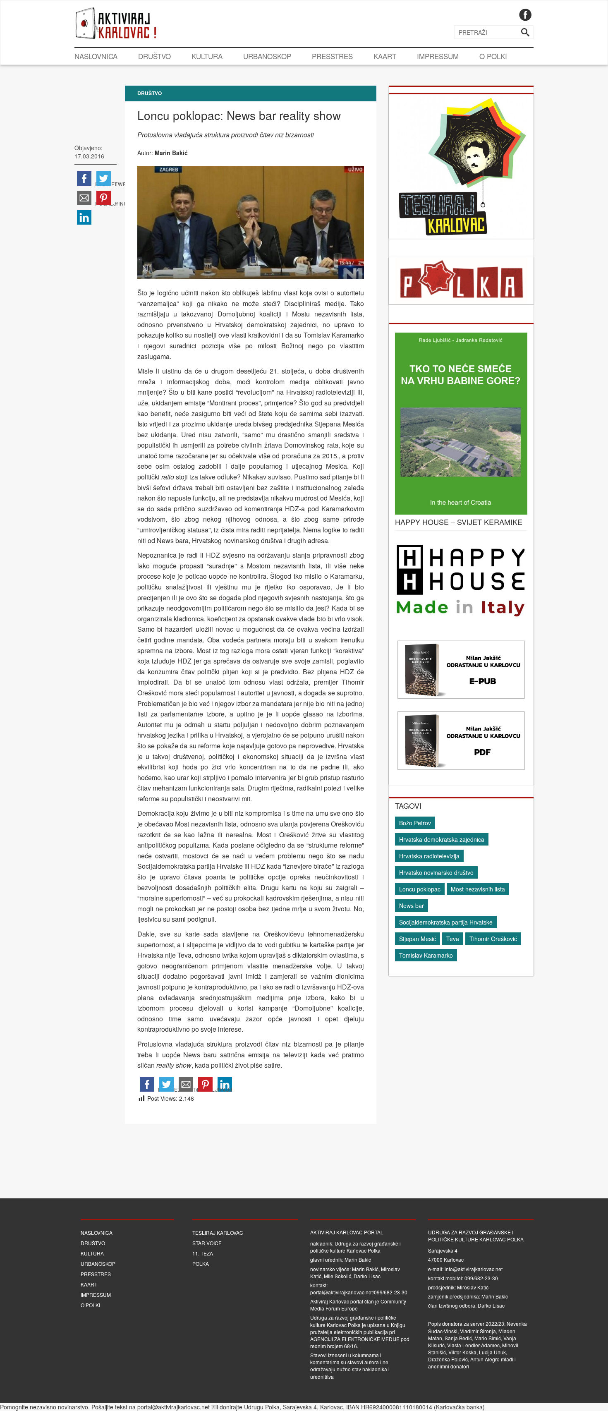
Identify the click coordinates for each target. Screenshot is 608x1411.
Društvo (154, 56)
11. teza (202, 1253)
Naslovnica (95, 56)
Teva (452, 938)
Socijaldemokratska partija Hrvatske (446, 922)
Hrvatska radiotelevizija (429, 856)
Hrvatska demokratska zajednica (441, 839)
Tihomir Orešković (493, 938)
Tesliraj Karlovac (217, 1232)
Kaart (384, 56)
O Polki (493, 56)
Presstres (332, 56)
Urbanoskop (267, 56)
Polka (200, 1263)
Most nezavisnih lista (478, 889)
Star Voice (207, 1242)
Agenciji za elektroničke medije (355, 1338)
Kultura (207, 56)
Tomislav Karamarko (426, 955)
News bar (411, 905)
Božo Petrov (415, 823)
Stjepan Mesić (417, 938)
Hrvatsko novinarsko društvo (436, 872)
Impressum (438, 56)
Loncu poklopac (419, 889)
